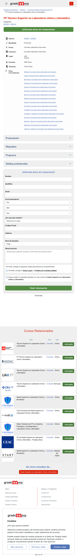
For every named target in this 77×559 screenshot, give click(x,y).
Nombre (8, 176)
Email (7, 191)
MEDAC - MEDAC (10, 24)
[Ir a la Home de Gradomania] (38, 482)
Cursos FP (45, 493)
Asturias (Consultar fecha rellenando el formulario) (40, 91)
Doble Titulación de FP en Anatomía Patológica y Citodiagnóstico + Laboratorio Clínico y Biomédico (30, 426)
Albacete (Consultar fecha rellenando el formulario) (40, 125)
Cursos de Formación (49, 500)
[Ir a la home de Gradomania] (19, 3)
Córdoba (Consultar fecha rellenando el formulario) (40, 110)
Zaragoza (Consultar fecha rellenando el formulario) (41, 83)
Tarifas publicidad (11, 497)
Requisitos (11, 146)
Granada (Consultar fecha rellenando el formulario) (40, 106)
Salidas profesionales (17, 163)
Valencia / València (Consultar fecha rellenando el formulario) (44, 129)
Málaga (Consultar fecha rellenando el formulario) (40, 72)
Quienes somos (10, 493)
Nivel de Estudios (12, 241)
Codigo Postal (10, 225)
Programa (11, 155)
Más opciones (17, 546)
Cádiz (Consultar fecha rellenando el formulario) (39, 76)
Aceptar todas (60, 546)
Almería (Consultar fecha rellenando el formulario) (40, 117)
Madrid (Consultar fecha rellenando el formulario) (40, 98)
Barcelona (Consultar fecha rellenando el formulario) (41, 79)
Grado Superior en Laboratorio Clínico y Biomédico (38, 472)
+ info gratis (68, 344)
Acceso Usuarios (11, 500)
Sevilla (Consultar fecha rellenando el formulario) (40, 87)
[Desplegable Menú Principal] (6, 3)
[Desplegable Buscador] (71, 3)
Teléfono (8, 233)
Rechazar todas (38, 546)
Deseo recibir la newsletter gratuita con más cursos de (39, 278)
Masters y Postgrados (49, 489)
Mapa (7, 489)
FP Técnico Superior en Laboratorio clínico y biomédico (29, 358)
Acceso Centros (11, 504)
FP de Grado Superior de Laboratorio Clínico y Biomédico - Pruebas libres (30, 438)
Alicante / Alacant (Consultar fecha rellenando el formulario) (43, 121)
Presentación (12, 138)
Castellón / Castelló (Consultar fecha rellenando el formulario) (44, 114)
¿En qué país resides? (13, 218)
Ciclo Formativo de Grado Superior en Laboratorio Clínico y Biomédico (30, 411)
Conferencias (46, 497)
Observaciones (11, 248)
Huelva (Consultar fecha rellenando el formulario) (40, 102)
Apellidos (8, 184)
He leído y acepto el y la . (32, 270)
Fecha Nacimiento (12, 199)
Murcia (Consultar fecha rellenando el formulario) (40, 95)
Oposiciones (45, 504)
